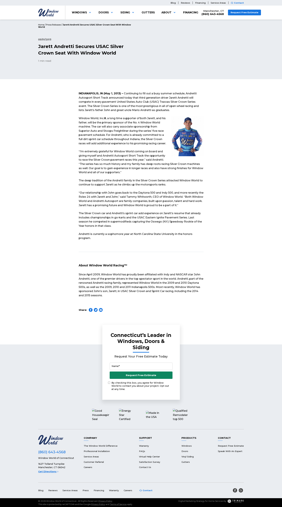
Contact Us (145, 467)
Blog (173, 2)
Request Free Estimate (244, 12)
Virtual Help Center (149, 456)
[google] (241, 490)
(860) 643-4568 (213, 14)
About (166, 12)
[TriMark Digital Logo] (235, 501)
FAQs (142, 451)
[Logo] (48, 12)
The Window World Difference (101, 445)
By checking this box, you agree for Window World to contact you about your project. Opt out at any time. (140, 386)
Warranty (144, 445)
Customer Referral (94, 462)
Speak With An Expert (230, 451)
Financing (200, 2)
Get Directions (47, 471)
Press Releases (53, 25)
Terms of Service (118, 504)
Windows (79, 12)
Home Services (215, 501)
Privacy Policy (105, 501)
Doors (104, 12)
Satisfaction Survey (149, 462)
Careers (88, 467)
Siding (125, 12)
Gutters (148, 12)
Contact (239, 3)
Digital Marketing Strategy (191, 501)
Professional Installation (97, 451)
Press (86, 490)
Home (41, 25)
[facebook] (235, 490)
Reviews (185, 2)
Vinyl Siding (187, 456)
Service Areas (218, 2)
